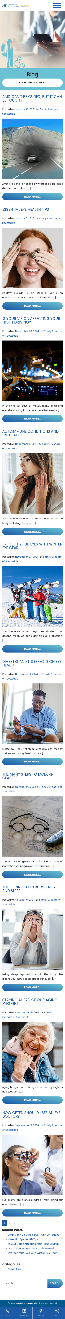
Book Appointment (32, 82)
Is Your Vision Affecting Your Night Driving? (31, 320)
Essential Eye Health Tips (25, 209)
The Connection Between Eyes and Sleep (31, 889)
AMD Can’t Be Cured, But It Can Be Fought (32, 98)
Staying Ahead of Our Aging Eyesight (29, 1001)
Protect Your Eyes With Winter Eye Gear (32, 546)
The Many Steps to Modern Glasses (28, 776)
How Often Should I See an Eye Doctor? (31, 1114)
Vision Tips (14, 1269)
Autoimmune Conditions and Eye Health (30, 433)
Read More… (32, 196)
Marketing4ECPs (26, 1303)
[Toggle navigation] (57, 5)
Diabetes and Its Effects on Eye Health (32, 663)
